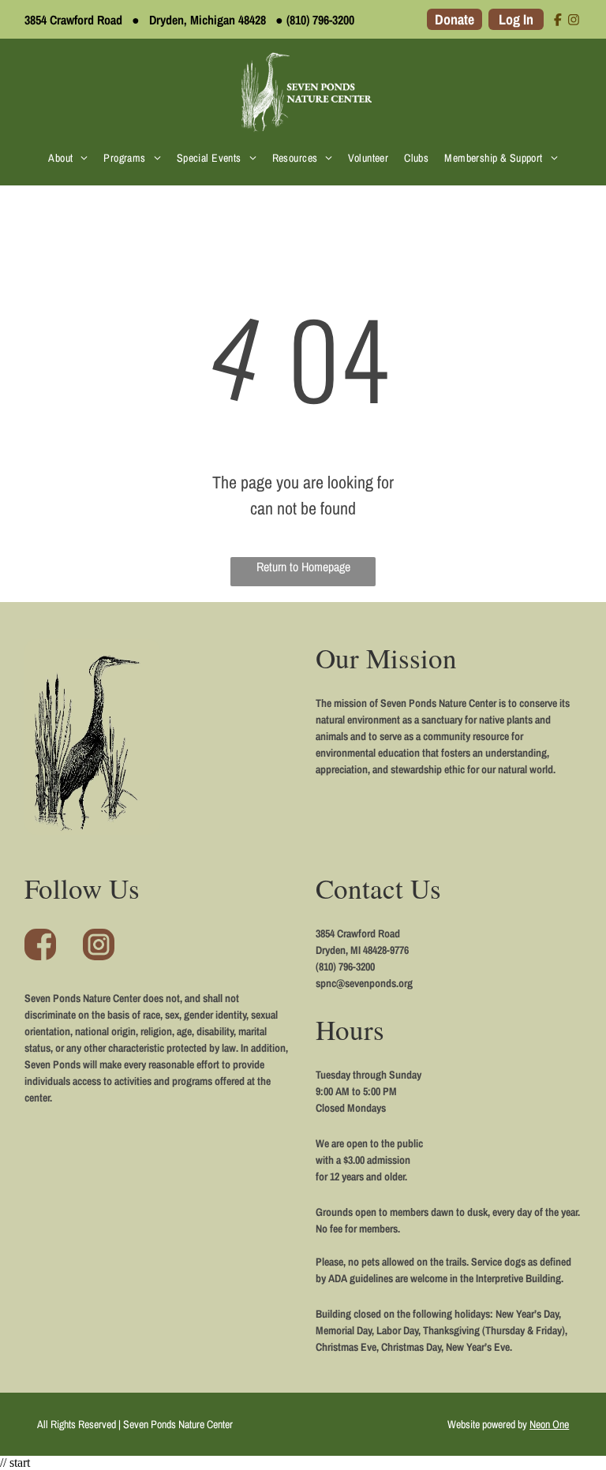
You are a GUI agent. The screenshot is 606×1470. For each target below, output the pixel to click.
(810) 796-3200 (320, 19)
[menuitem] (67, 158)
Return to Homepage (303, 566)
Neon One (549, 1424)
